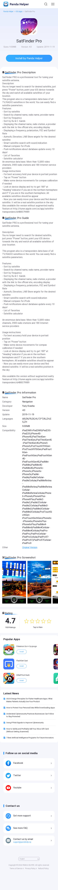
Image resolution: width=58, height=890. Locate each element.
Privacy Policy (30, 869)
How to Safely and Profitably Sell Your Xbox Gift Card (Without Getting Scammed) (27, 730)
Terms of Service (16, 869)
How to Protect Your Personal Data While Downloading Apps (30, 708)
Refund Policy (43, 869)
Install (22, 651)
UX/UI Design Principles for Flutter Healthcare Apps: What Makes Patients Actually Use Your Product (29, 700)
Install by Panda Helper (29, 58)
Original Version (29, 547)
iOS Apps (19, 12)
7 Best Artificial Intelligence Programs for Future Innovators (30, 738)
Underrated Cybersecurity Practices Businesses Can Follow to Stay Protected (30, 715)
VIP (12, 645)
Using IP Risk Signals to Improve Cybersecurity (25, 723)
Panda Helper (19, 4)
